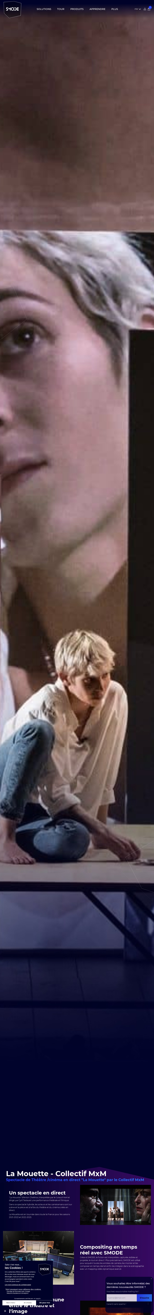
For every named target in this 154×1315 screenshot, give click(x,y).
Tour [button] (60, 9)
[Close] (151, 1278)
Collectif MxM (61, 1197)
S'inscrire (144, 1298)
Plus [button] (114, 9)
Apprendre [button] (97, 9)
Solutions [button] (44, 9)
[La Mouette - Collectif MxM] (115, 1205)
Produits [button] (76, 9)
